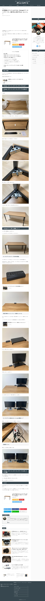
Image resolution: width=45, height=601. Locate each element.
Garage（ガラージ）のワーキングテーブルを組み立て (12, 56)
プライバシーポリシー (24, 582)
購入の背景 (5, 53)
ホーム (3, 5)
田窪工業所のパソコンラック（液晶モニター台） (12, 60)
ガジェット (10, 5)
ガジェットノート (5, 586)
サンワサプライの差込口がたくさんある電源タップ (12, 61)
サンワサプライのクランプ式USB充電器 (10, 59)
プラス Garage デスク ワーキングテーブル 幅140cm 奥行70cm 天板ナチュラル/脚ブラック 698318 (19, 39)
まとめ (5, 66)
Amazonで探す (15, 44)
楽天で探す (21, 44)
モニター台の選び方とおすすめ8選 (17, 564)
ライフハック (24, 5)
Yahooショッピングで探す (17, 46)
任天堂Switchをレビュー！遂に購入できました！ (19, 531)
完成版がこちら (7, 63)
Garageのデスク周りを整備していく (9, 57)
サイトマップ (31, 5)
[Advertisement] (15, 22)
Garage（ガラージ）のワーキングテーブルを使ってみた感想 (13, 65)
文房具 (17, 5)
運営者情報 (15, 582)
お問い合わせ (38, 5)
